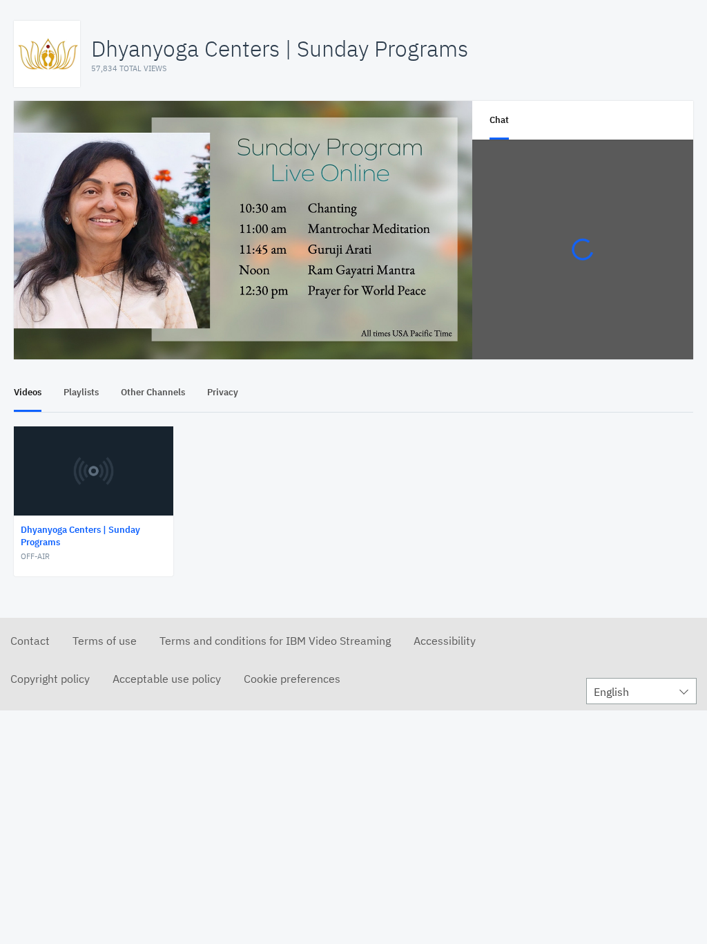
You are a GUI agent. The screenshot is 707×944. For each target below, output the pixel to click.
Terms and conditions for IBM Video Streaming (275, 641)
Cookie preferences (292, 679)
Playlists (81, 392)
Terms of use (104, 641)
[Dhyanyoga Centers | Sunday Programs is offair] (243, 230)
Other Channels (153, 392)
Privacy (222, 392)
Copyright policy (50, 679)
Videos (27, 392)
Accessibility (445, 641)
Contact (30, 641)
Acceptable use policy (167, 679)
